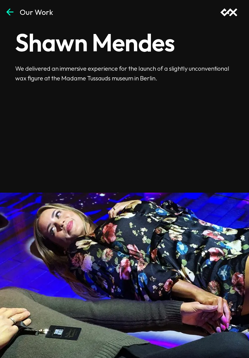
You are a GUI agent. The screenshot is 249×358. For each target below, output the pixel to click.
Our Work (36, 12)
